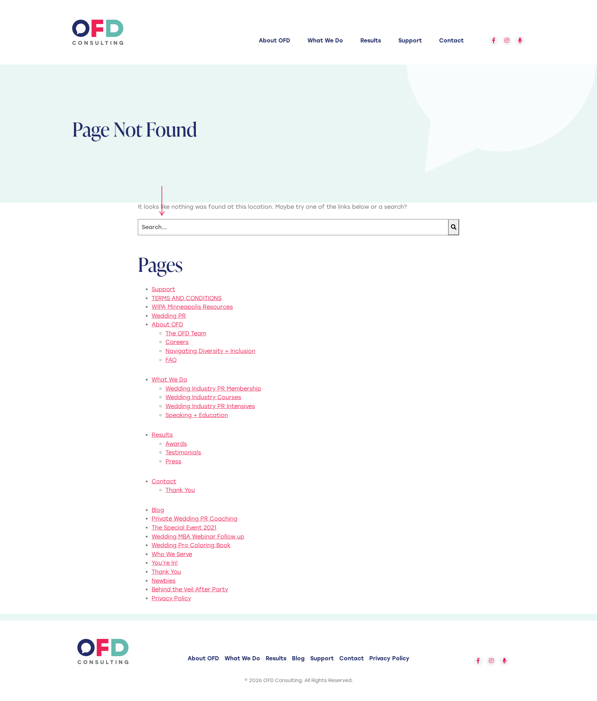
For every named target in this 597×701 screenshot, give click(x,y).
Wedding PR (169, 316)
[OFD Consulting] (97, 32)
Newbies (164, 580)
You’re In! (165, 563)
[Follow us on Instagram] (507, 41)
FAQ (171, 360)
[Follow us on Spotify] (520, 41)
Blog (158, 510)
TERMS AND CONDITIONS (186, 298)
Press (173, 461)
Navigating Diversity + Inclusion (210, 351)
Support (410, 40)
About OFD (274, 40)
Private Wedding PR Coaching (194, 518)
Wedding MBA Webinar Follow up (198, 536)
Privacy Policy (171, 598)
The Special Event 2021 (184, 527)
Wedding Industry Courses (203, 397)
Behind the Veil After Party (190, 589)
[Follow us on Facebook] (494, 41)
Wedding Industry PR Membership (213, 388)
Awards (176, 444)
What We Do (325, 40)
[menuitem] (274, 40)
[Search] (453, 227)
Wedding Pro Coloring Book (191, 545)
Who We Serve (172, 554)
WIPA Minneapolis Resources (192, 307)
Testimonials (183, 452)
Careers (177, 342)
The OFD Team (185, 333)
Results (370, 40)
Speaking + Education (196, 415)
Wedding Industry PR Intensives (210, 406)
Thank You (180, 490)
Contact (451, 40)
